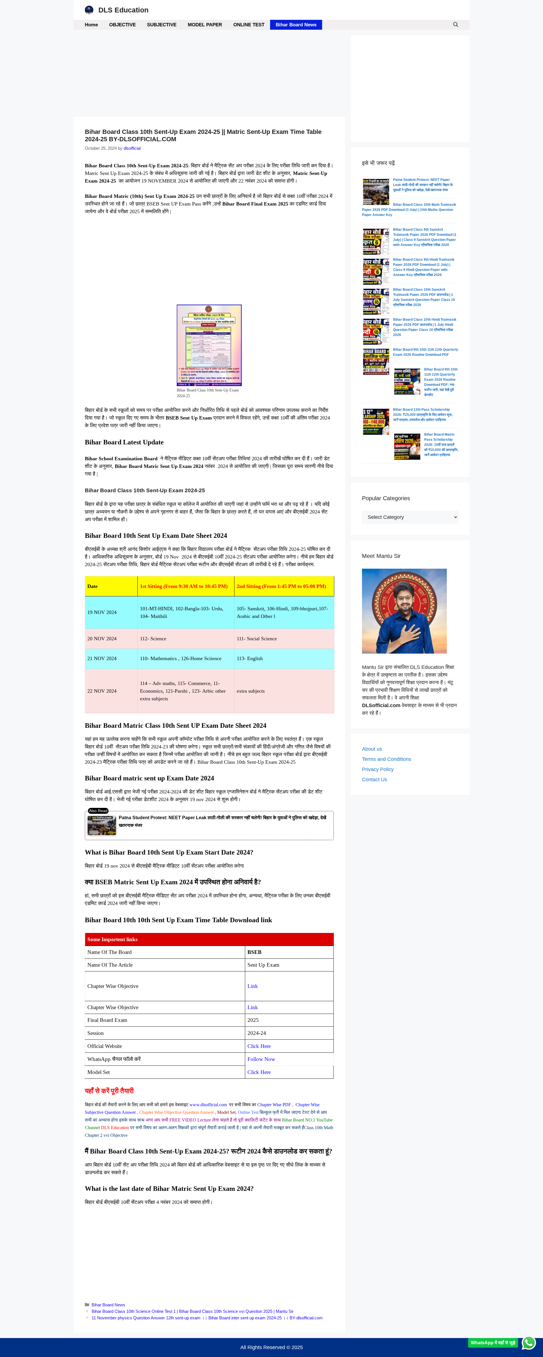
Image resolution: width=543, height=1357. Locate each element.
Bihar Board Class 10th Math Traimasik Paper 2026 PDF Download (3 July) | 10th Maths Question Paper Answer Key (409, 210)
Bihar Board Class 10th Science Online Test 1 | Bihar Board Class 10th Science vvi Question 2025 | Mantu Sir (193, 1311)
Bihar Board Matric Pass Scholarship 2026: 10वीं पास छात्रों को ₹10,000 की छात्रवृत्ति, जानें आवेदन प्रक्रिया (441, 445)
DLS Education (123, 10)
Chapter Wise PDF (274, 1104)
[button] (456, 25)
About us (372, 749)
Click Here (259, 1072)
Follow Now (261, 1059)
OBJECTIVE (122, 24)
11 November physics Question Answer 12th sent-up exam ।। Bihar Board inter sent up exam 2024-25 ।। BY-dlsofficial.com (207, 1317)
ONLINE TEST (248, 24)
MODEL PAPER (205, 24)
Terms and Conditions (386, 759)
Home (91, 24)
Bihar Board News (296, 24)
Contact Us (374, 779)
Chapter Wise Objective (160, 1112)
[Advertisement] (209, 75)
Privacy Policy (378, 769)
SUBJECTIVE (161, 24)
